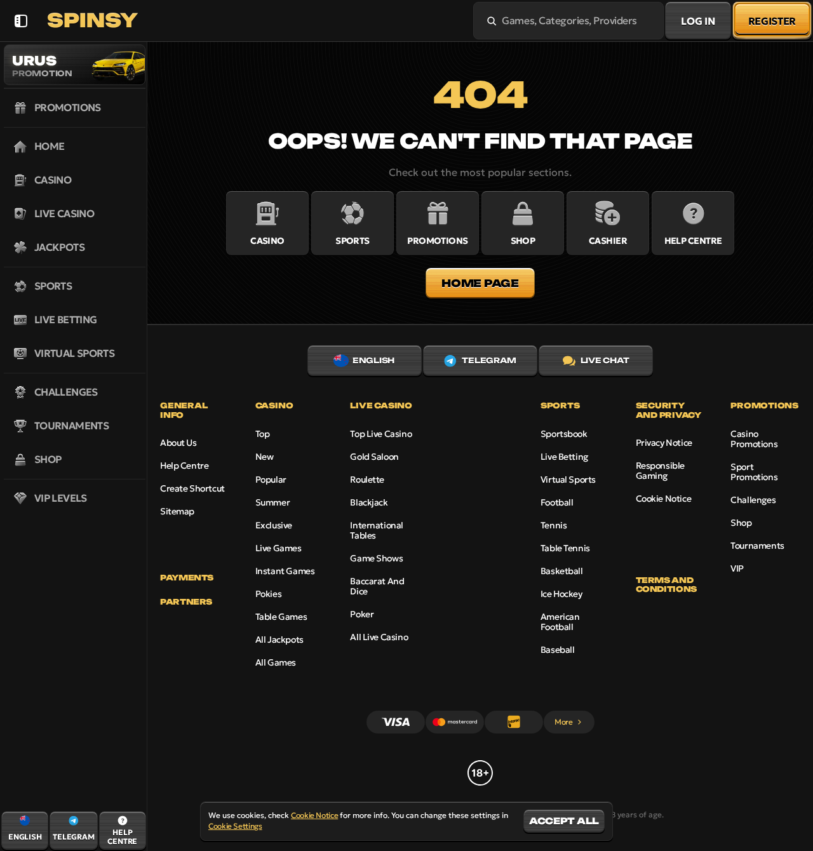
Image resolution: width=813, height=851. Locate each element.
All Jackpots (279, 639)
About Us (178, 442)
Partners (186, 602)
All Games (275, 662)
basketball (562, 571)
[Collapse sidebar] (20, 20)
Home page (479, 283)
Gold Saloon (374, 456)
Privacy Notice (664, 442)
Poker (361, 614)
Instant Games (285, 571)
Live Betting (564, 456)
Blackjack (368, 502)
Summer (272, 502)
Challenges (753, 500)
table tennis (565, 548)
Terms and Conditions (666, 585)
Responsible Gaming (660, 470)
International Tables (376, 530)
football (557, 502)
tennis (554, 525)
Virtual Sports (568, 479)
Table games (281, 616)
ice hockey (561, 594)
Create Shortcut (192, 488)
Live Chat (605, 360)
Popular (270, 479)
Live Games (278, 548)
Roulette (367, 479)
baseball (558, 649)
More (563, 722)
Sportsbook (564, 433)
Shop (740, 522)
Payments (186, 577)
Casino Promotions (753, 439)
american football (560, 622)
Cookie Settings (235, 826)
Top (262, 433)
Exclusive (273, 525)
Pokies (268, 594)
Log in (698, 21)
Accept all (564, 820)
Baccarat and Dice (377, 586)
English (373, 360)
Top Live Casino (381, 433)
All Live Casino (379, 637)
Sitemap (177, 511)
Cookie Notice (664, 498)
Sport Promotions (753, 472)
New (264, 456)
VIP (737, 568)
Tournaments (757, 545)
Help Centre (184, 465)
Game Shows (376, 558)
